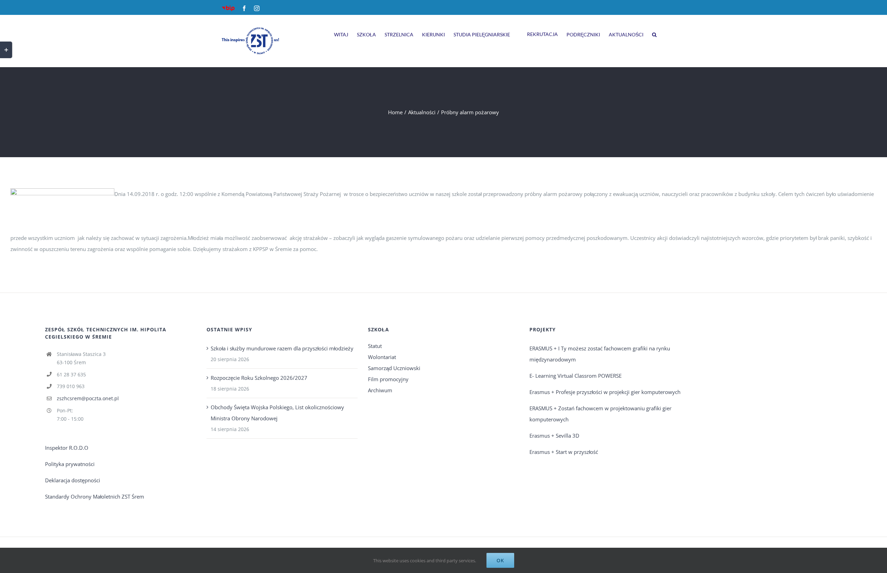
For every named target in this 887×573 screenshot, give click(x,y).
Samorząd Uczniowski (394, 368)
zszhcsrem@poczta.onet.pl (88, 398)
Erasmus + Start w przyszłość (563, 451)
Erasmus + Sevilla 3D (554, 435)
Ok (500, 560)
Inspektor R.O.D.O (66, 447)
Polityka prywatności (70, 463)
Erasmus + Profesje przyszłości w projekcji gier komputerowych (604, 391)
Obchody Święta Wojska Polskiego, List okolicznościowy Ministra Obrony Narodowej (277, 413)
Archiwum (380, 390)
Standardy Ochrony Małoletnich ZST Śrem (94, 496)
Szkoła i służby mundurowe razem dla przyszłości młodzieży (282, 348)
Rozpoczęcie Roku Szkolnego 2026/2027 (259, 377)
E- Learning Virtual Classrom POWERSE (575, 375)
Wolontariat (382, 356)
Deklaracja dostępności (72, 480)
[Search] (654, 33)
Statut (375, 345)
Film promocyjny (388, 379)
